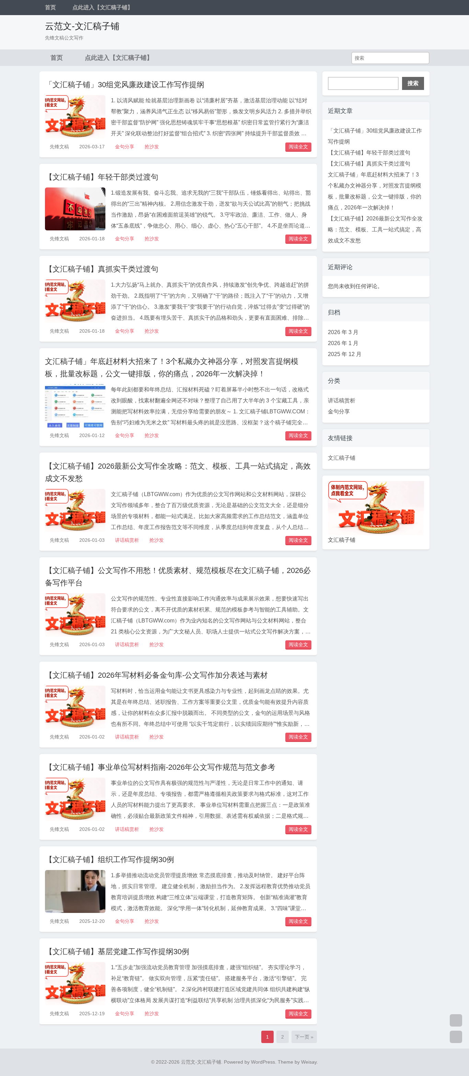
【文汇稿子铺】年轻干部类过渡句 (101, 177)
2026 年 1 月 (343, 343)
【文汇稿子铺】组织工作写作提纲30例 (109, 859)
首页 (50, 7)
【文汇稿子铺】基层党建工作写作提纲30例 (117, 951)
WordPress (263, 1062)
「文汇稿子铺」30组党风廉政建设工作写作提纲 (124, 84)
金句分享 (124, 146)
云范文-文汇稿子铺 (82, 26)
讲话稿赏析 (127, 540)
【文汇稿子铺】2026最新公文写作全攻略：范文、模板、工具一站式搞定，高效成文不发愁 (375, 229)
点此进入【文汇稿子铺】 (102, 7)
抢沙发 (152, 146)
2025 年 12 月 (345, 354)
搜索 (413, 83)
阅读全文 (298, 146)
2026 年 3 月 (343, 332)
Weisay (309, 1062)
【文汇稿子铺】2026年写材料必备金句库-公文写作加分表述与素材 (156, 675)
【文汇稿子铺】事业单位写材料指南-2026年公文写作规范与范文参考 (160, 767)
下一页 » (304, 1037)
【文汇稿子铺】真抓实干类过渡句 (101, 269)
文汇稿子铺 (341, 458)
